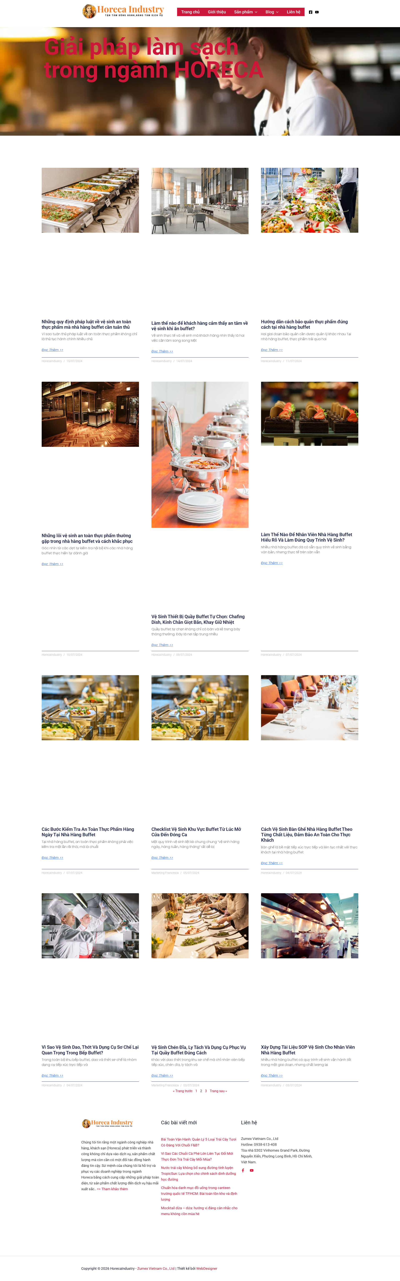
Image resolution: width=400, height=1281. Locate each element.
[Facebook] (310, 12)
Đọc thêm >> (52, 350)
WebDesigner (206, 1268)
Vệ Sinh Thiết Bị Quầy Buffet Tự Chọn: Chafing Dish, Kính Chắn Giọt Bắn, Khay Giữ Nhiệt (198, 619)
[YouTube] (317, 12)
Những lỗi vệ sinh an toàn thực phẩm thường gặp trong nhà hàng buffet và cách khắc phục (87, 538)
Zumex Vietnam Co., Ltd (156, 1268)
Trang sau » (218, 1091)
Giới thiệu (217, 11)
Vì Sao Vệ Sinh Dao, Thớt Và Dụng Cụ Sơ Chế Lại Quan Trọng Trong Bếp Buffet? (90, 1050)
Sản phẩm (243, 11)
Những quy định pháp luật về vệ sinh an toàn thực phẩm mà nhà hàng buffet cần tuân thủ (86, 324)
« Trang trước (182, 1091)
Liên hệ (293, 11)
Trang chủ (190, 11)
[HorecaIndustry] (123, 11)
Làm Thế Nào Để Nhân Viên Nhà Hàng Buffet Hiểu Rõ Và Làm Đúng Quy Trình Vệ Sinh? (306, 537)
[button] (255, 12)
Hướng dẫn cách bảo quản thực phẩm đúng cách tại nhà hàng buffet (304, 324)
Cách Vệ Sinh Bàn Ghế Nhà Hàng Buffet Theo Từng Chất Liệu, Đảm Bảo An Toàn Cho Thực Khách (306, 835)
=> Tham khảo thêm (112, 1189)
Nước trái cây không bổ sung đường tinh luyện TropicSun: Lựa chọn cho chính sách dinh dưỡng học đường (198, 1173)
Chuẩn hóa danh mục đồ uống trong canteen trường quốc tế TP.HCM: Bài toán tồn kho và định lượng (199, 1193)
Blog (270, 11)
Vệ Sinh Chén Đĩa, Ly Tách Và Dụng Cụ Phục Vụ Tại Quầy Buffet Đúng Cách (198, 1050)
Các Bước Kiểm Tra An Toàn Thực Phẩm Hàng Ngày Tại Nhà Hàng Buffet (88, 832)
